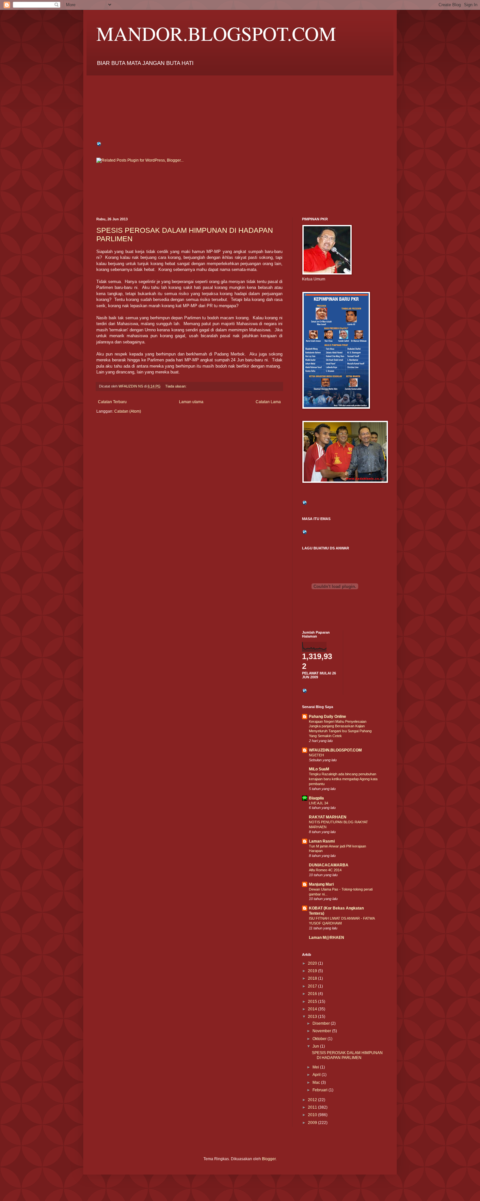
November (322, 1031)
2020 (313, 963)
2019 (313, 971)
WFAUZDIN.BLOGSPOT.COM (335, 750)
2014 (313, 1009)
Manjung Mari (321, 884)
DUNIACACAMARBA (328, 865)
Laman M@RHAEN (326, 937)
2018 (313, 978)
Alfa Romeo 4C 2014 (325, 870)
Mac (316, 1082)
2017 (313, 986)
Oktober (320, 1038)
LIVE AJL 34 (318, 803)
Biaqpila (316, 798)
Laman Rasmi (322, 841)
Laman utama (191, 402)
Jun (316, 1046)
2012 (313, 1100)
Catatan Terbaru (112, 402)
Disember (321, 1023)
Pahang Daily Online (327, 716)
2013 (313, 1016)
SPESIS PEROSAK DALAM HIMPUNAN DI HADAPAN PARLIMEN (347, 1055)
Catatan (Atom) (127, 411)
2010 (313, 1115)
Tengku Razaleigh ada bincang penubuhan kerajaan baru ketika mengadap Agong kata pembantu (343, 779)
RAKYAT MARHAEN (327, 817)
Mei (316, 1067)
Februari (320, 1090)
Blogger (269, 1159)
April (317, 1074)
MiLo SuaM (319, 769)
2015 (313, 1001)
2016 (313, 993)
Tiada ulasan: (176, 386)
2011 (313, 1107)
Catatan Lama (268, 402)
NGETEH (316, 755)
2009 (313, 1122)
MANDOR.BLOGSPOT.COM (216, 33)
